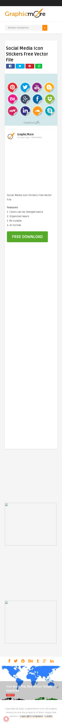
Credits (49, 716)
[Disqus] (31, 303)
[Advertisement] (31, 168)
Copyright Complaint (31, 716)
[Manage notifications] (6, 719)
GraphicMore (25, 134)
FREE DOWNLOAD (27, 236)
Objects (10, 695)
